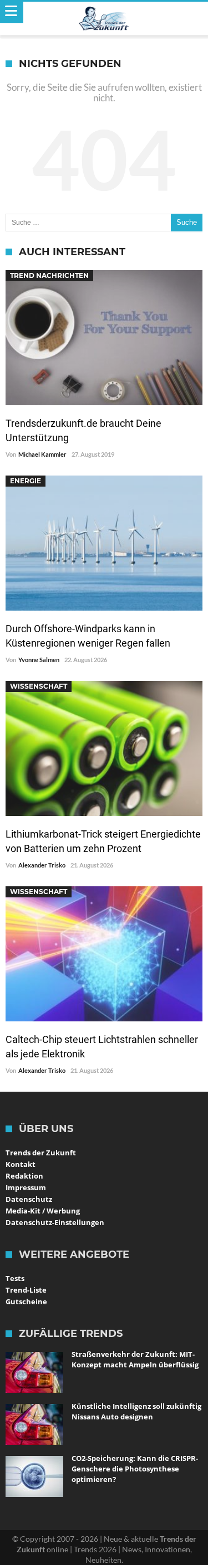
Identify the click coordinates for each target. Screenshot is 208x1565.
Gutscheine (26, 1301)
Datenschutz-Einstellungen (55, 1222)
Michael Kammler (42, 454)
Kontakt (20, 1164)
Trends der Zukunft (41, 1153)
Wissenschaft (38, 686)
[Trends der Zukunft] (104, 18)
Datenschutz (29, 1199)
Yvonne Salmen (38, 659)
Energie (25, 481)
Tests (15, 1278)
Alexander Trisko (41, 865)
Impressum (26, 1187)
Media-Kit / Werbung (43, 1211)
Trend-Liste (26, 1290)
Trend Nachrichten (49, 275)
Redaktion (24, 1176)
